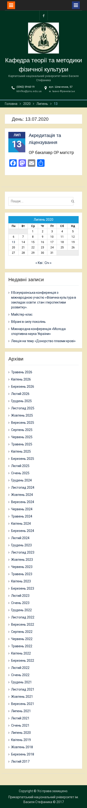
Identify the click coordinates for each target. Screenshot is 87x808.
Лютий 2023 (20, 596)
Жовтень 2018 (22, 747)
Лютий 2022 (20, 668)
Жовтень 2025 (22, 415)
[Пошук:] (42, 201)
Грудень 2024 (21, 480)
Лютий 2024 (20, 538)
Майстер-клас (21, 314)
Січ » (48, 263)
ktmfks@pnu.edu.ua (29, 91)
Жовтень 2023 (22, 559)
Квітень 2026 (21, 379)
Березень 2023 (22, 588)
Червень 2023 (21, 567)
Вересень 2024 (22, 502)
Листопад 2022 (22, 617)
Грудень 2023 (21, 545)
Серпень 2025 (21, 430)
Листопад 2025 (22, 408)
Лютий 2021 (20, 718)
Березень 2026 (22, 386)
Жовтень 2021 (22, 696)
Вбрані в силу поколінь (28, 322)
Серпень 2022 (21, 632)
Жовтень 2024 (22, 495)
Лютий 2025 (20, 466)
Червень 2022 (21, 639)
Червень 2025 (21, 437)
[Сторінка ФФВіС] (43, 15)
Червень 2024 (21, 509)
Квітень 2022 (21, 653)
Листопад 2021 (22, 689)
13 (13, 242)
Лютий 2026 (20, 394)
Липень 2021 (21, 711)
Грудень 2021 (21, 682)
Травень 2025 (21, 444)
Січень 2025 (20, 473)
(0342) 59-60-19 (25, 86)
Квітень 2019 (21, 740)
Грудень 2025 (21, 401)
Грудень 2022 (21, 610)
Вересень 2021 (22, 704)
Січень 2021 (20, 725)
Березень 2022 (22, 660)
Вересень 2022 (22, 624)
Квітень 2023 (21, 581)
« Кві (38, 263)
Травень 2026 (21, 372)
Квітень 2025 (21, 451)
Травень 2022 (21, 646)
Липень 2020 (21, 733)
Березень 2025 (22, 459)
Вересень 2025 (22, 422)
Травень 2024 (21, 516)
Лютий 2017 (20, 761)
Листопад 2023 (22, 552)
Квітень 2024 (21, 523)
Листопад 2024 (22, 487)
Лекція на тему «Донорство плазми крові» (43, 341)
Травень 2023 (21, 574)
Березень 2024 (22, 531)
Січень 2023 (20, 603)
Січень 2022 (20, 675)
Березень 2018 (22, 754)
